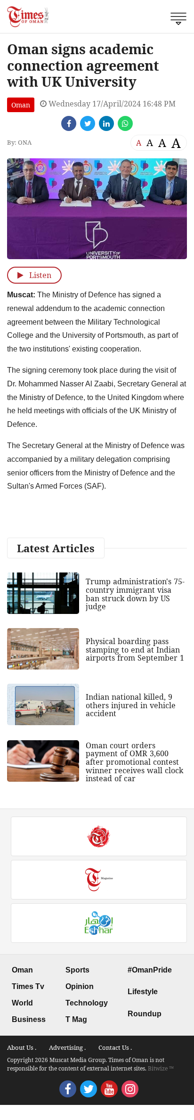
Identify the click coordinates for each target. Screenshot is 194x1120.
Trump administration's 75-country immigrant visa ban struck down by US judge (135, 594)
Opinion (79, 986)
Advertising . (67, 1047)
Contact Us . (115, 1047)
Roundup (145, 1014)
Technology (86, 1003)
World (22, 1003)
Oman (20, 104)
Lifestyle (143, 992)
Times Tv (28, 986)
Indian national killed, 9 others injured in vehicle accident (131, 705)
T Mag (76, 1019)
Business (29, 1019)
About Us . (21, 1047)
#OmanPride (150, 970)
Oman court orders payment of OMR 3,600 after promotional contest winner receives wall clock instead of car (134, 762)
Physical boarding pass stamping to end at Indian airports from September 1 (135, 649)
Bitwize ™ (161, 1068)
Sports (77, 970)
